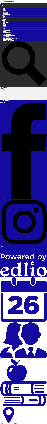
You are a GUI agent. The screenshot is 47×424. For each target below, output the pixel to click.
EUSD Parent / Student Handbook (7, 32)
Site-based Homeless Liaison (6, 14)
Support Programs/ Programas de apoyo (7, 39)
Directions (15, 423)
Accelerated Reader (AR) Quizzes (7, 34)
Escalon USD (4, 19)
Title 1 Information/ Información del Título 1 (8, 40)
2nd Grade (4, 24)
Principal (4, 9)
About (4, 8)
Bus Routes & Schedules (6, 36)
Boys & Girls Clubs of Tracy (6, 30)
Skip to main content (2, 0)
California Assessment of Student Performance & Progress (10, 38)
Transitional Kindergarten (6, 22)
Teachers (4, 21)
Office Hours (4, 10)
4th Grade (4, 25)
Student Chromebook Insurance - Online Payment (9, 35)
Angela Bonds (2, 87)
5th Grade (4, 26)
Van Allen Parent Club (5, 12)
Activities (4, 28)
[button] (24, 7)
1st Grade (4, 23)
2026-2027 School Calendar (6, 33)
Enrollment (4, 31)
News (4, 16)
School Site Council (5, 13)
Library (4, 11)
